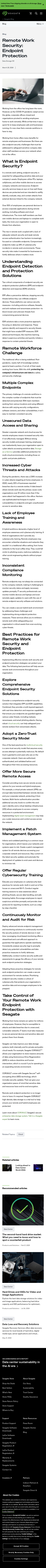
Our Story (27, 1383)
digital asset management (24, 815)
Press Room (28, 1423)
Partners (26, 1477)
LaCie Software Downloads (8, 1437)
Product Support (9, 1423)
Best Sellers (7, 1388)
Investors (6, 1477)
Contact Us (7, 1469)
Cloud (20, 1134)
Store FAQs (7, 1396)
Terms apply (9, 5)
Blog (4, 23)
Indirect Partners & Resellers (30, 1484)
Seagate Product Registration (9, 1444)
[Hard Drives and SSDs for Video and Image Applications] (23, 1267)
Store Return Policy (10, 1401)
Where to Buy (8, 1410)
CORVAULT (21, 1112)
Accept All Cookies (21, 1546)
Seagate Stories (29, 1427)
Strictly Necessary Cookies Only (21, 1552)
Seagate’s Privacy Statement (22, 1527)
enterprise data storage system (15, 1116)
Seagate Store (8, 1378)
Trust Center (28, 1392)
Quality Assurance (30, 1396)
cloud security (14, 723)
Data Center (8, 1229)
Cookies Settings (21, 1559)
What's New (7, 1392)
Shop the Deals (9, 1383)
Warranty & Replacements (8, 1459)
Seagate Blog (9, 19)
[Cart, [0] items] (30, 13)
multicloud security (34, 745)
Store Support (8, 1405)
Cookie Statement (8, 1511)
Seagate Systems (9, 1465)
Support (5, 1418)
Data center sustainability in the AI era (21, 1364)
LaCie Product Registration (8, 1452)
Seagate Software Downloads (9, 1429)
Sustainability (28, 1388)
